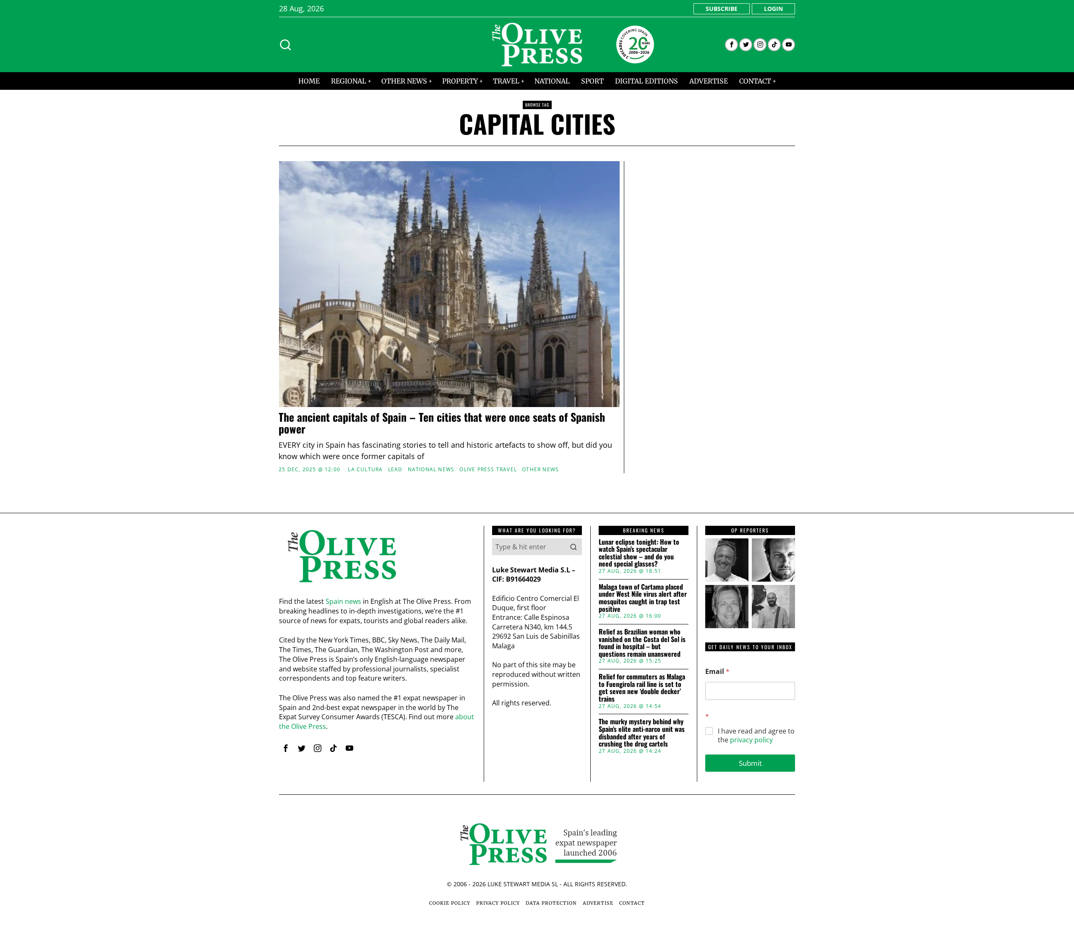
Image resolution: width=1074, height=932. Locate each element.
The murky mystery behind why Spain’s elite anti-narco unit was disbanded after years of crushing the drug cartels (642, 732)
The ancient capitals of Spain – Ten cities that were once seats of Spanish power (442, 423)
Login (773, 9)
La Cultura (365, 469)
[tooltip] (731, 44)
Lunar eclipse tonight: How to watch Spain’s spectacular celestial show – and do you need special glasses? (639, 553)
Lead (395, 469)
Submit (750, 763)
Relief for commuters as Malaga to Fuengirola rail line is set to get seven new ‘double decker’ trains (642, 687)
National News (431, 469)
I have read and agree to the (756, 735)
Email (717, 672)
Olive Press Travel (488, 469)
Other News (540, 469)
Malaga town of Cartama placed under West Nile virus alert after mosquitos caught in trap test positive (643, 598)
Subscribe (722, 9)
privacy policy (751, 739)
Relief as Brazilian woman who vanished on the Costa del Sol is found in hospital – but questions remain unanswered (642, 643)
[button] (573, 546)
